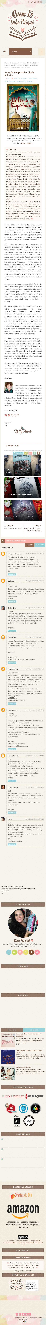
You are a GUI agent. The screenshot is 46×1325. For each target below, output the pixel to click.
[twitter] (32, 2)
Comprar (29, 143)
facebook (40, 545)
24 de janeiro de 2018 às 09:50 (34, 755)
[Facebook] (8, 952)
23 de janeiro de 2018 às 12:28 (35, 608)
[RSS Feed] (25, 952)
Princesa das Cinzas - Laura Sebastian (20, 517)
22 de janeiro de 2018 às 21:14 (35, 553)
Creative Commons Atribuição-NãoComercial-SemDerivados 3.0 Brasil (23, 1243)
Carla (10, 819)
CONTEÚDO (34, 1030)
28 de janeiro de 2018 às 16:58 (35, 819)
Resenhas (33, 65)
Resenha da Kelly (23, 65)
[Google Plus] (14, 952)
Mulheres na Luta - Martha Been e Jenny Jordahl (22, 471)
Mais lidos (12, 1030)
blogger (29, 545)
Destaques (22, 63)
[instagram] (38, 2)
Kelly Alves (12, 608)
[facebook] (28, 2)
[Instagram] (20, 952)
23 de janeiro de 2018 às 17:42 (35, 710)
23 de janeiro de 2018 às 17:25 (35, 669)
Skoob (22, 143)
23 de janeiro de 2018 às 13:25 (35, 637)
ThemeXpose (8, 1318)
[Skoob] (31, 952)
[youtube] (35, 2)
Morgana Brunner (15, 554)
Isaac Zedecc (13, 710)
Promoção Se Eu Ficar (24, 1067)
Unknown (11, 581)
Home (6, 63)
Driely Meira (13, 669)
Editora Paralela (9, 65)
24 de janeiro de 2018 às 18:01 (35, 787)
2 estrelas (13, 63)
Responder (12, 574)
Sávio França (13, 787)
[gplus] (41, 2)
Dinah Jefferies (32, 63)
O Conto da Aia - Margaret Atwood (19, 494)
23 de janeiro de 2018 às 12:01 (35, 581)
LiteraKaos (12, 637)
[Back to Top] (29, 1314)
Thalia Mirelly (13, 756)
